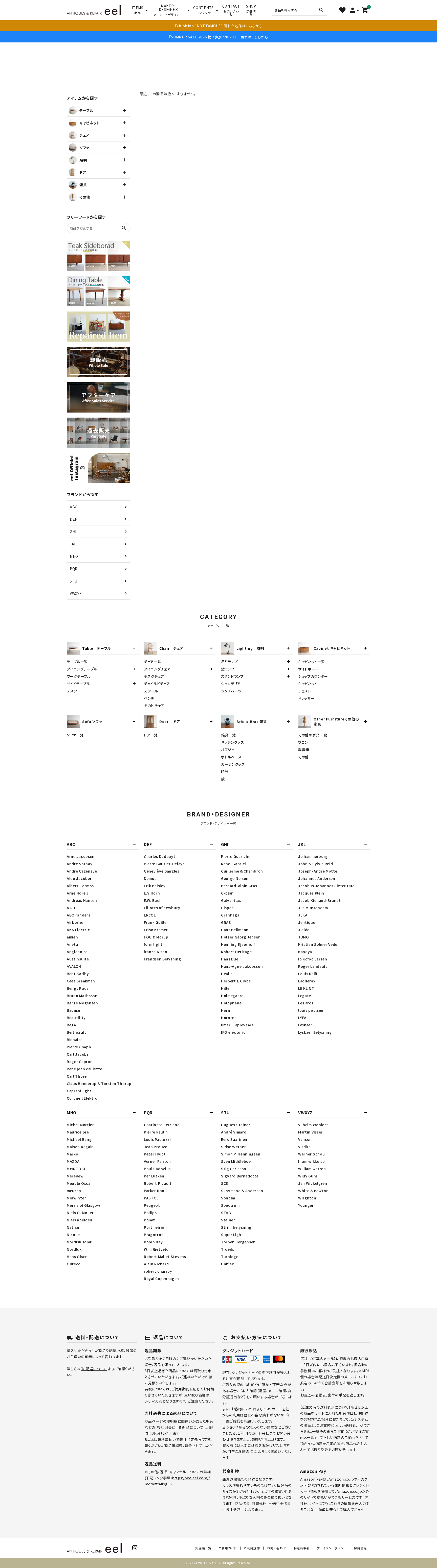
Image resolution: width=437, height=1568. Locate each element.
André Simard (233, 1132)
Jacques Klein (311, 893)
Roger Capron (80, 1061)
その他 (303, 756)
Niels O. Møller (80, 1212)
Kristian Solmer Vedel (318, 944)
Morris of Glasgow (83, 1205)
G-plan (227, 893)
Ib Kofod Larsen (312, 958)
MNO (74, 556)
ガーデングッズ (233, 764)
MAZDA (73, 1161)
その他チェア (154, 705)
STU (73, 581)
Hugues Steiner (235, 1124)
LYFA (302, 1017)
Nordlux (74, 1249)
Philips (150, 1212)
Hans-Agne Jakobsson (242, 966)
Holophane (231, 1002)
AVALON (74, 966)
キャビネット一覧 (311, 661)
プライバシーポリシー (331, 1548)
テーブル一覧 (77, 661)
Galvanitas (231, 900)
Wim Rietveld (156, 1249)
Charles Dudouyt (160, 856)
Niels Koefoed (79, 1219)
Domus (150, 878)
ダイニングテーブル (82, 668)
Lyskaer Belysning (315, 1032)
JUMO (303, 936)
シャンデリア (231, 683)
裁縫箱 (303, 749)
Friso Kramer (156, 929)
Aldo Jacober (79, 878)
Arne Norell (77, 893)
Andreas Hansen (82, 900)
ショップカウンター (313, 676)
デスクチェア (154, 676)
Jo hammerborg (313, 856)
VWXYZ (76, 593)
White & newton (313, 1190)
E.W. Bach (153, 900)
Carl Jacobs (78, 1054)
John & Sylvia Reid (315, 863)
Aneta (72, 944)
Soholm (228, 1197)
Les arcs (305, 1002)
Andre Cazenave (82, 871)
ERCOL (150, 915)
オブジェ (227, 749)
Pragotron (154, 1234)
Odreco (74, 1263)
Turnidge (229, 1256)
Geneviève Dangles (161, 871)
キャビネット (307, 683)
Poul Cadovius (157, 1168)
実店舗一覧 (203, 1548)
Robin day (153, 1241)
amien (72, 936)
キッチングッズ (232, 742)
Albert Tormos (80, 885)
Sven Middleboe (236, 1161)
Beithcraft (76, 1032)
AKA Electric (78, 929)
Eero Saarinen (234, 1139)
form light (153, 944)
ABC (73, 506)
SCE (224, 1183)
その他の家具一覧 (312, 734)
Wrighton (307, 1197)
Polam (150, 1219)
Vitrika (304, 1146)
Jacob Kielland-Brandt (319, 900)
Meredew (75, 1175)
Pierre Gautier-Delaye (164, 863)
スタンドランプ (232, 676)
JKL (73, 543)
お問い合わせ (276, 1548)
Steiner (228, 1219)
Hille (225, 988)
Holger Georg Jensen (240, 936)
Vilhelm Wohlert (313, 1124)
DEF (73, 519)
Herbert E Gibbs (236, 980)
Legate (304, 995)
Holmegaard (232, 995)
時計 (224, 771)
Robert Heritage (236, 951)
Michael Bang (79, 1139)
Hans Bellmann (235, 929)
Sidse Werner (233, 1146)
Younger (306, 1205)
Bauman (74, 1010)
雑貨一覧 (228, 734)
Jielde (304, 929)
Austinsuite (78, 958)
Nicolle (73, 1234)
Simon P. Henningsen (240, 1153)
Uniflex (227, 1263)
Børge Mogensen (82, 1002)
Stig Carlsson (233, 1168)
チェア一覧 (152, 661)
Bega (71, 1024)
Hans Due (229, 958)
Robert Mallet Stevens (165, 1256)
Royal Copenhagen (161, 1278)
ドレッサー (306, 698)
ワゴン (303, 742)
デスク (72, 690)
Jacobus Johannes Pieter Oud (326, 885)
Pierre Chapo (79, 1046)
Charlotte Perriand (162, 1124)
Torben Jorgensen (238, 1241)
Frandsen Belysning (162, 958)
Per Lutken (154, 1175)
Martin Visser (310, 1132)
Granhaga (230, 915)
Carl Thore (77, 1076)
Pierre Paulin (156, 1132)
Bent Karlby (78, 973)
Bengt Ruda (78, 988)
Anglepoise (77, 951)
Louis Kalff (307, 973)
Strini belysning (236, 1227)
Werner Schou (311, 1153)
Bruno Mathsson (82, 995)
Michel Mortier (80, 1124)
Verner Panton (157, 1161)
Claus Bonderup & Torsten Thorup (99, 1083)
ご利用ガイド (228, 1548)
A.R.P (72, 907)
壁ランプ (228, 668)
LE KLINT (306, 988)
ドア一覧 (151, 734)
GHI (73, 531)
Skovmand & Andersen (242, 1190)
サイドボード (308, 668)
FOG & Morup (156, 936)
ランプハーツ (231, 690)
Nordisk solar (79, 1241)
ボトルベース (231, 756)
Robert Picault (158, 1183)
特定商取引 (302, 1548)
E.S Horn (152, 893)
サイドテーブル (78, 683)
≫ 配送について (94, 1368)
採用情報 (360, 1548)
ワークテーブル (79, 676)
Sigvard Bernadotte (240, 1175)
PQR (74, 568)
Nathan (74, 1227)
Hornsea (229, 1017)
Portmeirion (155, 1227)
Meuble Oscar (79, 1183)
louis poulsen (310, 1010)
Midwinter (76, 1197)
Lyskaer (305, 1024)
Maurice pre (78, 1132)
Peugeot (152, 1205)
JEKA (303, 915)
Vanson (305, 1139)
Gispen (227, 907)
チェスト (304, 690)
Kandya (305, 951)
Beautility (76, 1017)
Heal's (226, 973)
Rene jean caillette (84, 1068)
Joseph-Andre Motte (317, 871)
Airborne (75, 922)
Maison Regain (80, 1146)
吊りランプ (229, 661)
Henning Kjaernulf (238, 944)
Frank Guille (155, 922)
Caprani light (79, 1090)
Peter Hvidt (155, 1153)
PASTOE (151, 1197)
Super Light (232, 1234)
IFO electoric (233, 1032)
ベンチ (149, 698)
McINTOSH (77, 1168)
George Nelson (235, 878)
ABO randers (78, 915)
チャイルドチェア (157, 683)
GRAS (226, 922)
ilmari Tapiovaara (237, 1024)
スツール (151, 690)
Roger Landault (312, 966)
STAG (226, 1212)
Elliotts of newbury (162, 907)
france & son (155, 951)
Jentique (306, 922)
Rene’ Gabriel (233, 863)
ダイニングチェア (157, 668)
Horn (225, 1010)
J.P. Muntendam (313, 907)
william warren (312, 1168)
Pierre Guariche (236, 856)
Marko (72, 1153)
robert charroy (158, 1271)
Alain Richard (156, 1263)
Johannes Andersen (316, 878)
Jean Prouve (155, 1146)
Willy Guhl (307, 1175)
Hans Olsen (77, 1256)
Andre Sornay (79, 863)
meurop (74, 1190)
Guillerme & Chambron (242, 871)
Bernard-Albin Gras (239, 885)
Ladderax (306, 980)
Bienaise (75, 1039)
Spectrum (230, 1205)
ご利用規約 (252, 1548)
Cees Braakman (81, 980)
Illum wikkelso (311, 1161)
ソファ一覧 (75, 734)
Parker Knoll (155, 1190)
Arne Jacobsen (81, 856)
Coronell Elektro (82, 1098)
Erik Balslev (154, 885)
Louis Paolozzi (157, 1139)
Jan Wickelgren (312, 1183)
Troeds (227, 1249)
